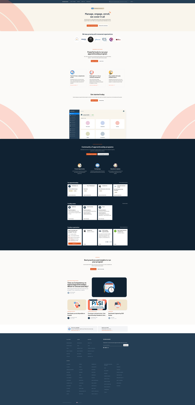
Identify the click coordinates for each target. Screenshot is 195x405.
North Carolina (95, 391)
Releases (79, 353)
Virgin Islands (120, 372)
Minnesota (94, 364)
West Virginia (120, 380)
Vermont (118, 366)
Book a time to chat (75, 330)
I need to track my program (92, 25)
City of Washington (91, 185)
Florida (68, 388)
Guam (68, 393)
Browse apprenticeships (123, 182)
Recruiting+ (69, 345)
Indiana (80, 372)
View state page (71, 218)
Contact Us (90, 356)
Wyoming (118, 385)
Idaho (80, 366)
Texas (103, 206)
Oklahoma (106, 370)
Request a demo (94, 61)
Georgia (68, 391)
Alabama (68, 364)
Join (89, 345)
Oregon (105, 373)
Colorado (69, 380)
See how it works (73, 85)
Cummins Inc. (105, 185)
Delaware (69, 385)
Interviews (79, 356)
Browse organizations (124, 227)
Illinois (81, 369)
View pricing (101, 100)
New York (94, 388)
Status (68, 356)
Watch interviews (101, 269)
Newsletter (79, 348)
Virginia (118, 369)
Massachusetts (82, 391)
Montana (93, 372)
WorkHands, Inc (75, 185)
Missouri (93, 369)
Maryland (81, 388)
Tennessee (106, 389)
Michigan (81, 393)
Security (90, 353)
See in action (111, 85)
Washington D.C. (120, 377)
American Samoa (70, 369)
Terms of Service (91, 348)
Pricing (68, 353)
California (74, 206)
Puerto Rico (106, 378)
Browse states (125, 203)
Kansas (80, 377)
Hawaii (80, 364)
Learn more (101, 61)
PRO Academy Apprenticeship (105, 231)
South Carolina (90, 206)
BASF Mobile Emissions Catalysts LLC (122, 231)
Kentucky (81, 380)
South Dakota (107, 386)
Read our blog (93, 269)
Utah (118, 364)
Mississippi (94, 366)
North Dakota (95, 393)
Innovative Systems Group (121, 186)
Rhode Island (107, 381)
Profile (85, 244)
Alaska (68, 366)
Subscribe (126, 345)
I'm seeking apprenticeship (103, 154)
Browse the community (103, 25)
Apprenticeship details (72, 195)
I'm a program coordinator (91, 154)
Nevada (93, 377)
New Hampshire (95, 380)
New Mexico (94, 385)
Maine (80, 385)
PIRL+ (68, 348)
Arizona (68, 372)
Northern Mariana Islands (108, 365)
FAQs (78, 345)
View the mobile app (93, 85)
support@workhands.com (106, 330)
